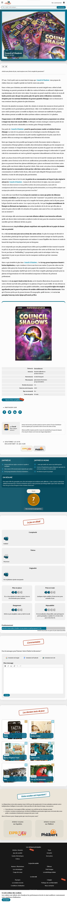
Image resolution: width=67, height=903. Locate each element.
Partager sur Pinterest (20, 412)
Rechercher (61, 7)
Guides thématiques (18, 856)
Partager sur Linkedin (15, 412)
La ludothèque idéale (49, 872)
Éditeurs (49, 866)
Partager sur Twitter (9, 412)
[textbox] (33, 681)
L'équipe (56, 880)
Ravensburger (38, 368)
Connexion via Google (13, 657)
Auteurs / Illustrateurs (17, 866)
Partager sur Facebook (4, 412)
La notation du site (17, 883)
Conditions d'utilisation (17, 885)
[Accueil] (7, 3)
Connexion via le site (50, 657)
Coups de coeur (17, 872)
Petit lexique (49, 869)
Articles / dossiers (23, 850)
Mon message (8, 663)
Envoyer (7, 695)
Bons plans (49, 856)
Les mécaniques (17, 869)
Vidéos (18, 859)
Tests (49, 850)
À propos (17, 880)
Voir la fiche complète (14, 399)
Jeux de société (17, 853)
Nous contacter (49, 885)
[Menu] (2, 2)
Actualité (49, 853)
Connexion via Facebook (32, 657)
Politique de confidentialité (49, 883)
